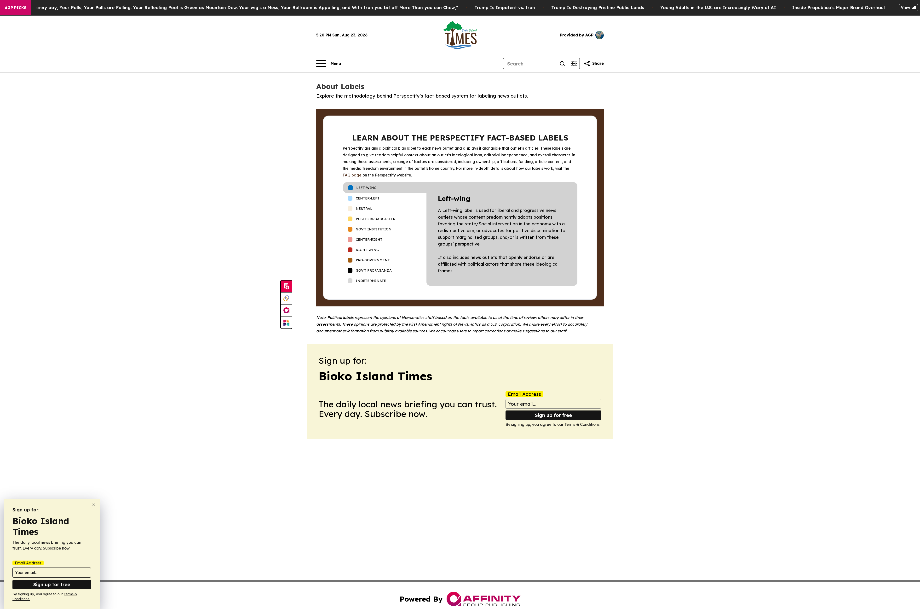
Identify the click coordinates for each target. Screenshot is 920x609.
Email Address (524, 394)
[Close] (93, 505)
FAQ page (352, 175)
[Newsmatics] (286, 322)
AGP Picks (15, 7)
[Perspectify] (286, 298)
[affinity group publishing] (286, 310)
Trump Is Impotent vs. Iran (504, 7)
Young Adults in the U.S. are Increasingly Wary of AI (718, 7)
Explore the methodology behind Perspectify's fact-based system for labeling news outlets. (422, 96)
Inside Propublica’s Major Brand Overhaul (838, 7)
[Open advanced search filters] (574, 63)
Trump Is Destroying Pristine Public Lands (597, 7)
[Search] (562, 63)
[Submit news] (286, 287)
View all (908, 7)
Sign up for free (553, 415)
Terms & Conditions (581, 424)
